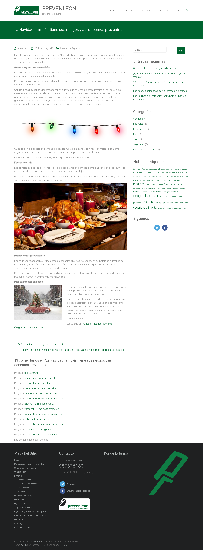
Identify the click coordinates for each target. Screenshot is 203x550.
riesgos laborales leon (26, 327)
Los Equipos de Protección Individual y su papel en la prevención (160, 98)
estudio (150, 180)
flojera (164, 180)
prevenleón (161, 188)
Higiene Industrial (22, 503)
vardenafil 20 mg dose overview (42, 409)
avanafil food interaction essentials (43, 414)
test (185, 208)
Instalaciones (23, 488)
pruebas (174, 188)
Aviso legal (19, 523)
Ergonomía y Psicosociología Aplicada (31, 511)
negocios (138, 123)
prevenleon (22, 48)
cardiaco (139, 172)
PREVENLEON (59, 8)
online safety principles (37, 419)
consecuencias (165, 172)
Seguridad (77, 48)
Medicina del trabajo (23, 495)
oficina (165, 184)
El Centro (125, 10)
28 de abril (137, 169)
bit (134, 172)
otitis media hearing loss (38, 429)
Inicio (112, 10)
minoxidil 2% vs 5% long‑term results (44, 398)
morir (147, 184)
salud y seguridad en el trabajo (167, 203)
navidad (87, 323)
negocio (160, 184)
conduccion (147, 172)
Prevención (65, 48)
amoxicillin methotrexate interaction (44, 424)
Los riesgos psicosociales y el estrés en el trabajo (160, 90)
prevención (152, 188)
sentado (163, 208)
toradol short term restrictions (41, 393)
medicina (138, 184)
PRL (135, 134)
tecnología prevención (175, 208)
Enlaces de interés (29, 484)
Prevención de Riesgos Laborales (29, 464)
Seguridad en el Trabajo (25, 468)
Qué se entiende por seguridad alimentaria (39, 344)
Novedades (162, 10)
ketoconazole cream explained (41, 388)
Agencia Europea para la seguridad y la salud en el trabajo (164, 169)
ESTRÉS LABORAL (140, 180)
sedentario (184, 203)
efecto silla (181, 177)
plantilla (144, 188)
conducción (139, 118)
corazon (175, 172)
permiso (172, 184)
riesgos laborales (102, 323)
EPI (187, 177)
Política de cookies (22, 527)
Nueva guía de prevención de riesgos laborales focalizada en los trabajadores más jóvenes (74, 349)
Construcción (20, 472)
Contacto (179, 10)
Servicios (143, 10)
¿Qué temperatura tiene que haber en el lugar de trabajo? (159, 75)
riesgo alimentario (171, 192)
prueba (168, 188)
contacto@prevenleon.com (70, 460)
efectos (173, 177)
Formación (19, 519)
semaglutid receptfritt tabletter (41, 378)
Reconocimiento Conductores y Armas (31, 515)
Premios (21, 491)
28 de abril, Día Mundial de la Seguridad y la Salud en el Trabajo (159, 84)
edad (167, 176)
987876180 (71, 466)
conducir (155, 172)
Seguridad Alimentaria (24, 507)
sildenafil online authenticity (39, 403)
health (169, 180)
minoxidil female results (37, 383)
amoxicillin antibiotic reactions (41, 434)
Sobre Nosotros (24, 480)
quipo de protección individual (152, 192)
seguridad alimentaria (144, 149)
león (174, 180)
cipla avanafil (31, 372)
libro (178, 180)
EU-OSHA (157, 180)
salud (43, 327)
